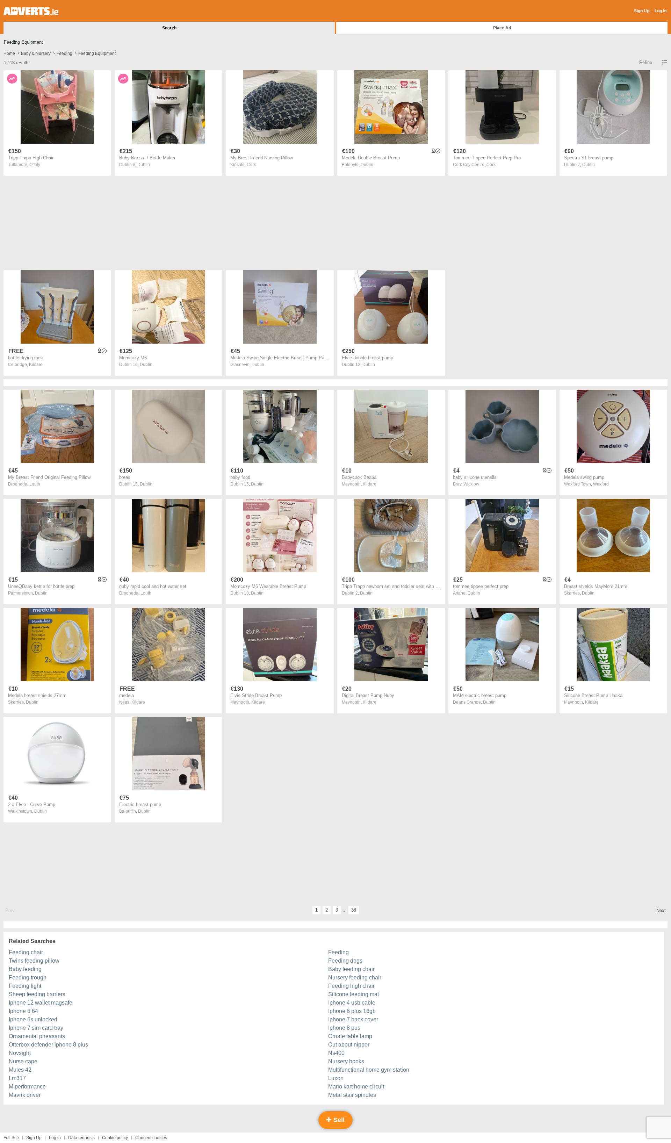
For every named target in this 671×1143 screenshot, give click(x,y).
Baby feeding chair (351, 969)
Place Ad (502, 28)
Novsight (20, 1053)
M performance (27, 1087)
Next (661, 910)
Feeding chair (26, 952)
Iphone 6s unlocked (33, 1019)
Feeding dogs (345, 961)
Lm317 (17, 1078)
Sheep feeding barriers (37, 994)
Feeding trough (27, 977)
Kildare (36, 364)
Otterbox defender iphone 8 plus (48, 1045)
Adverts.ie (30, 11)
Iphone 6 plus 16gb (352, 1011)
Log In (660, 10)
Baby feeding (25, 969)
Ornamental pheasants (37, 1036)
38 (353, 910)
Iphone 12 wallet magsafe (40, 1003)
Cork (251, 164)
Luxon (336, 1078)
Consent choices (151, 1137)
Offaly (34, 164)
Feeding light (25, 986)
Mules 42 (20, 1070)
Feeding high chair (351, 986)
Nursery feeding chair (354, 977)
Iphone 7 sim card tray (36, 1028)
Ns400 (336, 1053)
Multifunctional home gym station (368, 1070)
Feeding (338, 952)
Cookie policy (115, 1137)
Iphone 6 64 (23, 1011)
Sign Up (641, 10)
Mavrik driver (25, 1095)
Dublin (143, 164)
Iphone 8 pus (344, 1028)
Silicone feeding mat (353, 994)
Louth (34, 484)
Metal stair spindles (352, 1095)
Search (169, 28)
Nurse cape (23, 1061)
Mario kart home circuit (356, 1087)
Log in (55, 1137)
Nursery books (346, 1061)
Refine (645, 62)
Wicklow (471, 484)
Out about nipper (348, 1045)
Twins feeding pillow (34, 961)
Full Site (11, 1137)
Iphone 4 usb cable (351, 1003)
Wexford (601, 484)
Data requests (81, 1137)
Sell (338, 1119)
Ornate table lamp (350, 1036)
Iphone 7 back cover (353, 1019)
